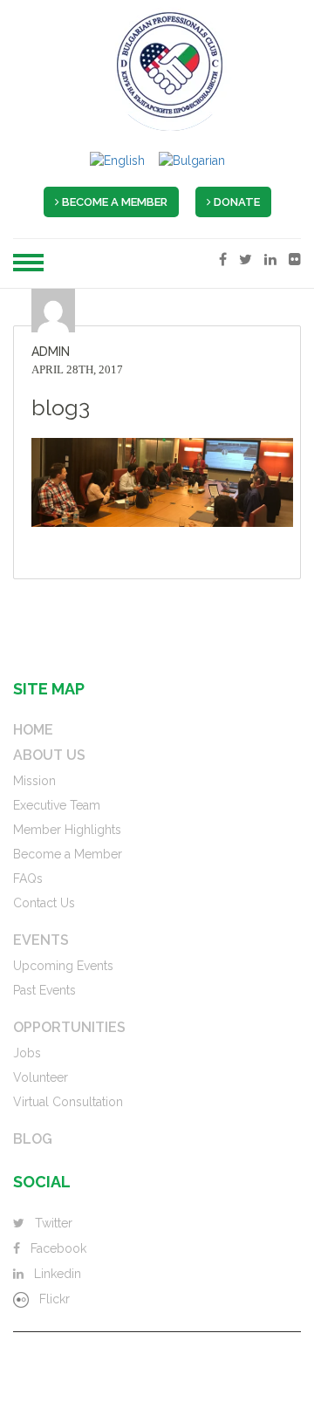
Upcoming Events (63, 966)
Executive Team (56, 805)
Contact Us (44, 903)
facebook (58, 1248)
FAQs (28, 878)
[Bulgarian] (192, 160)
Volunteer (40, 1077)
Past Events (44, 990)
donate (235, 202)
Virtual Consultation (68, 1102)
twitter (53, 1223)
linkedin (57, 1274)
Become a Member (67, 854)
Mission (34, 781)
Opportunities (69, 1028)
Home (33, 730)
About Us (49, 755)
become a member (113, 202)
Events (41, 940)
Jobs (27, 1053)
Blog (32, 1139)
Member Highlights (67, 830)
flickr (54, 1299)
